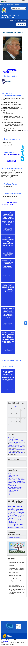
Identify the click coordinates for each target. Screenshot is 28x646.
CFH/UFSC (10, 476)
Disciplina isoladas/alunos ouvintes (17, 449)
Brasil (5, 1)
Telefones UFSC (12, 493)
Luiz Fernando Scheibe (12, 32)
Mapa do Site (18, 4)
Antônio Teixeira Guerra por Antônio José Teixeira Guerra (15, 507)
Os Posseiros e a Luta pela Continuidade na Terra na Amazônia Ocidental (15, 488)
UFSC (9, 494)
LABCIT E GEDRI (12, 523)
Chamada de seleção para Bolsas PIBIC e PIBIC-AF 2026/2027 (16, 445)
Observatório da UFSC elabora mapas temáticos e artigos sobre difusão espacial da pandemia (16, 526)
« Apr (9, 427)
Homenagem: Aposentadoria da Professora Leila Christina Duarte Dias (16, 482)
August (16, 406)
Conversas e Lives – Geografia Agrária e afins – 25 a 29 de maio (16, 478)
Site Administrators (22, 20)
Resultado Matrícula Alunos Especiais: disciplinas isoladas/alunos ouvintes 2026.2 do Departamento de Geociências (17, 440)
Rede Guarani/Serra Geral (11, 155)
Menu (22, 24)
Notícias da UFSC (12, 485)
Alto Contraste (10, 4)
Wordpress (4, 641)
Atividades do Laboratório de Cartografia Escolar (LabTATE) (15, 510)
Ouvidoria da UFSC (12, 491)
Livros (9, 465)
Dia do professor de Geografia (15, 452)
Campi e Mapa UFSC (13, 475)
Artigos (10, 463)
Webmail (10, 496)
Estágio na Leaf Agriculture (15, 537)
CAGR (9, 473)
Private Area (13, 20)
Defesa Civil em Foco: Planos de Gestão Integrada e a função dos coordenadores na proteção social (16, 514)
